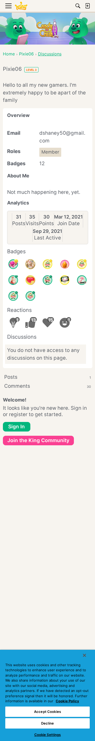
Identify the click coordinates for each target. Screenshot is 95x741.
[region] (47, 695)
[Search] (78, 6)
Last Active (47, 238)
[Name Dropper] (82, 280)
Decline (47, 723)
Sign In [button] (16, 427)
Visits (32, 223)
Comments (47, 386)
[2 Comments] (13, 296)
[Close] (84, 655)
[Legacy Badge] (30, 264)
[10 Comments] (82, 264)
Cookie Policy (67, 701)
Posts (18, 223)
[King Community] (21, 6)
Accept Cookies (47, 711)
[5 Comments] (47, 280)
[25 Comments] (47, 264)
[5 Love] (30, 280)
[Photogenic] (65, 280)
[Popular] (13, 280)
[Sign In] (87, 6)
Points (46, 223)
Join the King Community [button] (38, 440)
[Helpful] (13, 264)
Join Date (68, 223)
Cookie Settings (47, 735)
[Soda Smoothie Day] (65, 264)
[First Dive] (30, 296)
